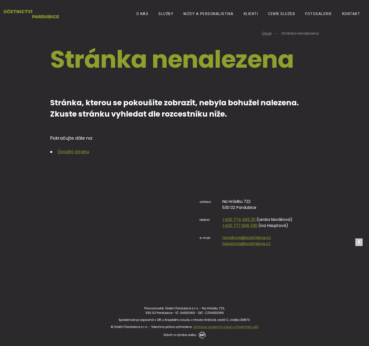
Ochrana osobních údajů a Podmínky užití (226, 327)
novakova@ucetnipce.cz (246, 237)
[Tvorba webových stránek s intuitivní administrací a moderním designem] (201, 334)
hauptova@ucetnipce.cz (246, 243)
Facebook (359, 242)
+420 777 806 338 (239, 225)
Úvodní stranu (73, 151)
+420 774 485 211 (239, 219)
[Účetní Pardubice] (31, 13)
